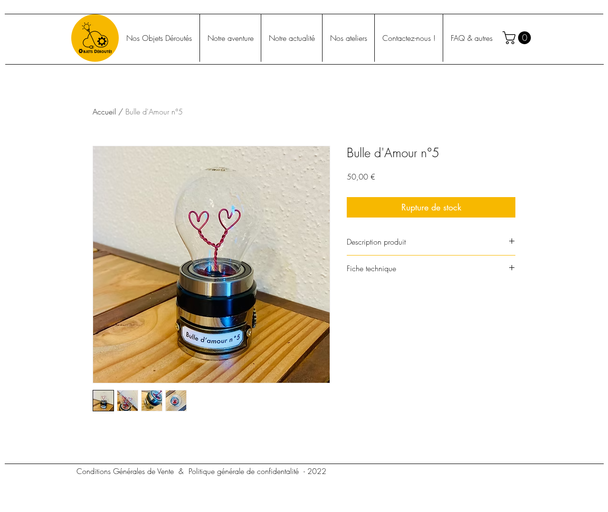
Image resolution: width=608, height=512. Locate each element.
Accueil (104, 111)
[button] (518, 37)
